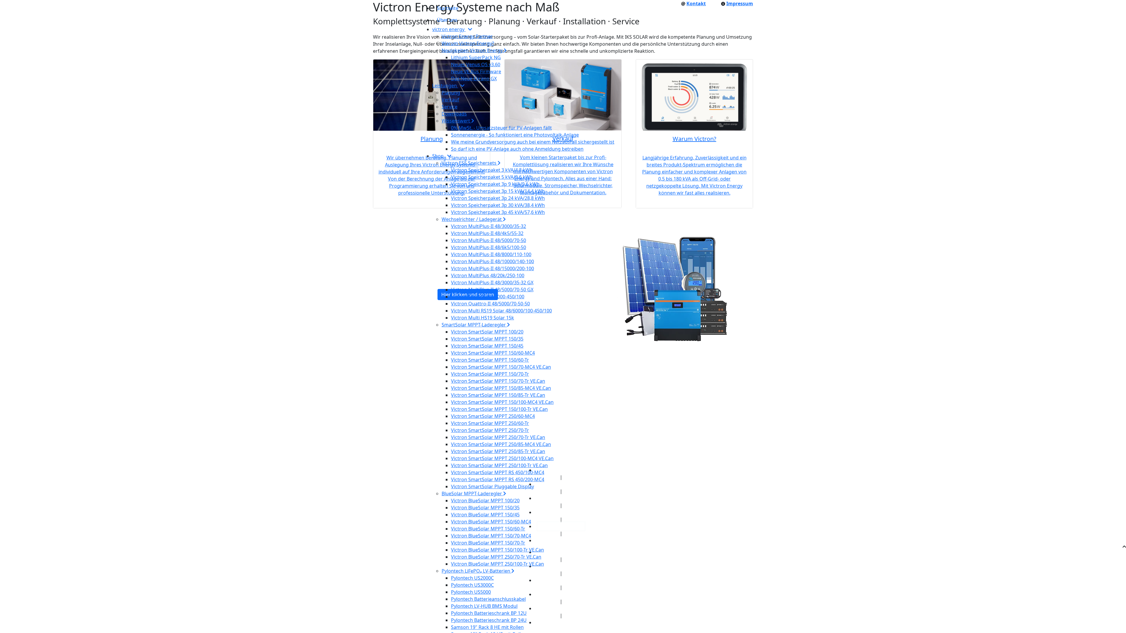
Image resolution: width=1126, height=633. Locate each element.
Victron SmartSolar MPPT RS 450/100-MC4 (497, 472)
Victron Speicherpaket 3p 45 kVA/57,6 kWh (498, 212)
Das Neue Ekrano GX (474, 78)
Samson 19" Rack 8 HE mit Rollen (487, 627)
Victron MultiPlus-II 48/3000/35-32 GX (492, 282)
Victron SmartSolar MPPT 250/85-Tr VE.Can (498, 451)
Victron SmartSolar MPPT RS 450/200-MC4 (497, 479)
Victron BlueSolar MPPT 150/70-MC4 (491, 535)
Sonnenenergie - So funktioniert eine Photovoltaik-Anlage (515, 135)
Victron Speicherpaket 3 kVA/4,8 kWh (492, 170)
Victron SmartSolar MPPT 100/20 (487, 332)
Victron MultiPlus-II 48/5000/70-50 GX (492, 289)
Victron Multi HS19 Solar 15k (482, 317)
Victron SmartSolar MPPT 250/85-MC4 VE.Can (501, 444)
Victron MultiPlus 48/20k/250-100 (487, 275)
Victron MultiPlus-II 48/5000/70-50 (488, 240)
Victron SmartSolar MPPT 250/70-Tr (490, 430)
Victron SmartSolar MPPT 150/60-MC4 (493, 353)
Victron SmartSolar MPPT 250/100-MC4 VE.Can (502, 458)
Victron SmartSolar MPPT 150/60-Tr (490, 360)
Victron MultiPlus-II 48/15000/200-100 (492, 268)
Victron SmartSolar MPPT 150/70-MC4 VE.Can (501, 367)
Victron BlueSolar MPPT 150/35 (485, 507)
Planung (451, 92)
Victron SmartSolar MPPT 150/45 (487, 346)
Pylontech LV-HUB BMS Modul (484, 606)
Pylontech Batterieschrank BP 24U (489, 620)
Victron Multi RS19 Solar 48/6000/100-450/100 (501, 310)
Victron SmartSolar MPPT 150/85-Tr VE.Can (498, 395)
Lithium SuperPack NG (476, 57)
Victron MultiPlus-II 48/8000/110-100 (491, 254)
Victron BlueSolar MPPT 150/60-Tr (488, 528)
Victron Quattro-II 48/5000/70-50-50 (490, 303)
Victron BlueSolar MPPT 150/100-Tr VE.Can (497, 550)
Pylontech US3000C (472, 585)
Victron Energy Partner (467, 36)
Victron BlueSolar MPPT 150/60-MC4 (491, 521)
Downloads (454, 113)
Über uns (447, 20)
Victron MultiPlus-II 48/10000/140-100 (492, 261)
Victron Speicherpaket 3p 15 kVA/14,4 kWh (498, 191)
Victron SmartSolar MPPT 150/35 (487, 339)
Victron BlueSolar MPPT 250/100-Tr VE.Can (497, 564)
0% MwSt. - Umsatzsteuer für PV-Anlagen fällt (501, 128)
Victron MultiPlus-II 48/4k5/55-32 (487, 233)
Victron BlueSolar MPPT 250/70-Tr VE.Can (496, 557)
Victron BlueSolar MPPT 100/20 (485, 500)
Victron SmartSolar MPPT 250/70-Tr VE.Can (498, 437)
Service (449, 106)
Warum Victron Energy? (468, 43)
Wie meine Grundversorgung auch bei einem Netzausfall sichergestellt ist (532, 142)
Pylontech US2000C (472, 578)
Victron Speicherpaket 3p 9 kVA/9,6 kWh (495, 184)
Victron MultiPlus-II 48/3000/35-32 (488, 226)
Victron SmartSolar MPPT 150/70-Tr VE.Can (498, 381)
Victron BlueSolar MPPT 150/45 (485, 514)
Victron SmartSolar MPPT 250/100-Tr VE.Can (499, 465)
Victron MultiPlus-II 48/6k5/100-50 (488, 247)
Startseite (447, 8)
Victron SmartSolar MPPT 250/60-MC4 (493, 416)
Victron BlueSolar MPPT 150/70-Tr (488, 543)
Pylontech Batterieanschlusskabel (488, 599)
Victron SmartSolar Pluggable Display (492, 486)
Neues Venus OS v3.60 (475, 64)
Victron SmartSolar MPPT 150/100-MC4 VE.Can (502, 402)
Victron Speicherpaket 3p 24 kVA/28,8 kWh (498, 198)
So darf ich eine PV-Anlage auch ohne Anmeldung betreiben (517, 149)
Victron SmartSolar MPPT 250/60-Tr (490, 423)
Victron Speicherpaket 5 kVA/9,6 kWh (492, 177)
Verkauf (450, 99)
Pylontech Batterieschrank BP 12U (489, 613)
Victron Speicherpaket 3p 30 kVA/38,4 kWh (498, 205)
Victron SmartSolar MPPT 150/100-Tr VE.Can (499, 409)
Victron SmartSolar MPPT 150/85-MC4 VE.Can (501, 388)
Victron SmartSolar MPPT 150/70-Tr (490, 374)
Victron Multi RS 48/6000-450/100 (487, 296)
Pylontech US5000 (471, 592)
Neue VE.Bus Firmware (476, 71)
